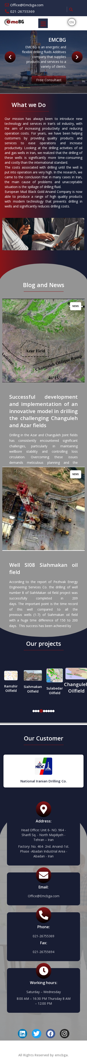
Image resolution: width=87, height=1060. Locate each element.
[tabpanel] (11, 679)
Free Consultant (48, 78)
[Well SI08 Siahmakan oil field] (43, 509)
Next (10, 57)
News (75, 306)
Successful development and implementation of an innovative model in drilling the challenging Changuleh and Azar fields (43, 411)
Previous (77, 57)
